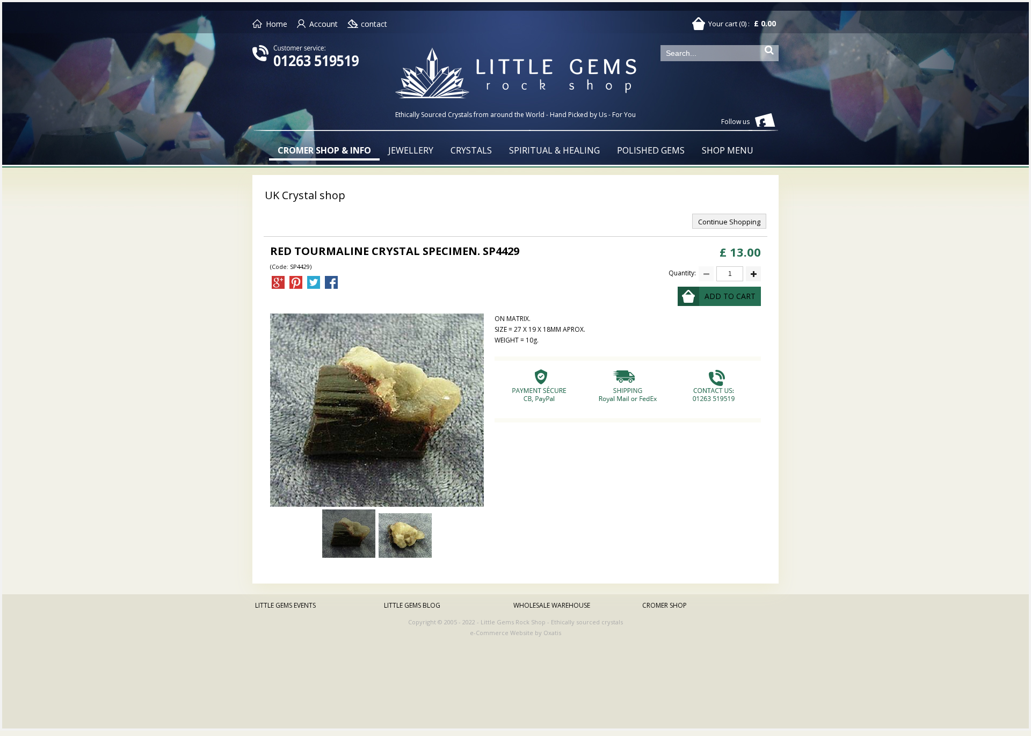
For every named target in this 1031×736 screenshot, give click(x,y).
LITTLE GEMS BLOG (412, 605)
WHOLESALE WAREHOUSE (551, 605)
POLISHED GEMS (651, 150)
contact (374, 24)
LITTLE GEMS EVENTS (285, 605)
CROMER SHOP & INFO (324, 150)
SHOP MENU (727, 150)
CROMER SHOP (664, 605)
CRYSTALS (471, 150)
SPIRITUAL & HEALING (554, 150)
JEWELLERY (410, 150)
